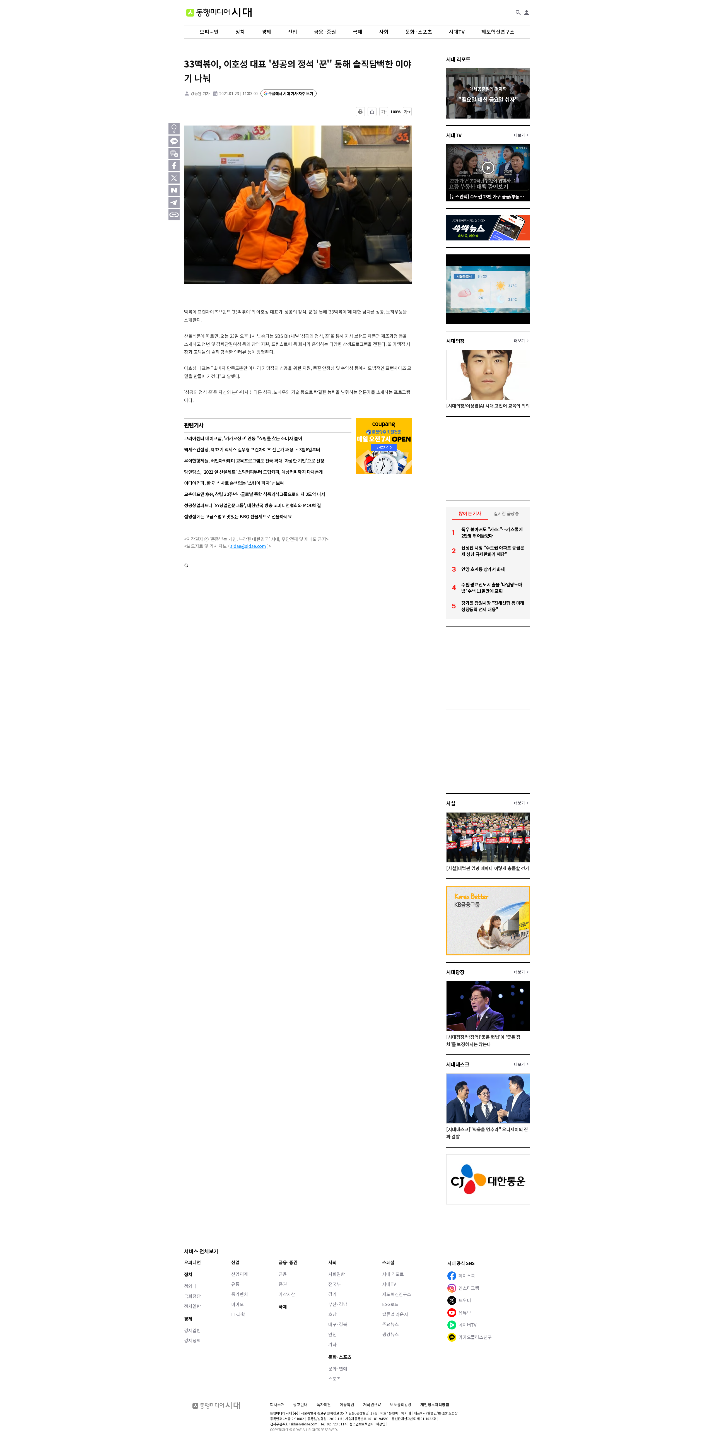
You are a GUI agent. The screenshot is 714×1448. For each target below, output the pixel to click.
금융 (283, 1274)
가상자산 (287, 1294)
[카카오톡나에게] (174, 153)
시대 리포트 (458, 59)
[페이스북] (174, 165)
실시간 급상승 (506, 513)
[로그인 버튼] (526, 12)
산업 (292, 32)
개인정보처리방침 (434, 1404)
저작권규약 (372, 1404)
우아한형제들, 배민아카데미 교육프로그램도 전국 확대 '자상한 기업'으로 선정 (254, 460)
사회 (384, 32)
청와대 (190, 1286)
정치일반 (192, 1306)
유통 (235, 1284)
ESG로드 (390, 1304)
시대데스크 (457, 1064)
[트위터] (174, 178)
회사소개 (277, 1404)
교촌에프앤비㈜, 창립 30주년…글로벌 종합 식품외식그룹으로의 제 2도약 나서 (254, 494)
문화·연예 (337, 1368)
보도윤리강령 (400, 1404)
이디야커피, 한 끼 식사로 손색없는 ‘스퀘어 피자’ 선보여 (234, 483)
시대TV (457, 32)
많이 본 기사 (470, 513)
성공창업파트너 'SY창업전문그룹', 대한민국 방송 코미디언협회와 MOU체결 (252, 505)
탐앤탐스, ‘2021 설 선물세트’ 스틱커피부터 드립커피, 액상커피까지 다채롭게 (253, 471)
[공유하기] (372, 111)
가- (384, 111)
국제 (357, 32)
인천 (332, 1334)
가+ (407, 111)
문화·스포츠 (418, 32)
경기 (332, 1294)
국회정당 (192, 1296)
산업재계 (239, 1274)
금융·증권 (325, 32)
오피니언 (209, 32)
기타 (332, 1344)
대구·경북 (337, 1324)
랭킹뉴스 (390, 1334)
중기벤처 (239, 1294)
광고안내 (300, 1404)
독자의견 (324, 1404)
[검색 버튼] (518, 12)
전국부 (334, 1284)
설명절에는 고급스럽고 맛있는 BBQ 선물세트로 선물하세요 (238, 516)
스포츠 (334, 1378)
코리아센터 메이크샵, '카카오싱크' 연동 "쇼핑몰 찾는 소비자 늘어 (243, 438)
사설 (450, 803)
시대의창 (455, 340)
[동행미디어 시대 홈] (219, 12)
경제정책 (192, 1340)
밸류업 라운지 (395, 1314)
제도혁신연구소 (498, 32)
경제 (266, 32)
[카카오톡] (174, 141)
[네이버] (174, 190)
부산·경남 (337, 1304)
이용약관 (347, 1404)
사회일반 (336, 1274)
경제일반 (192, 1330)
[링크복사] (174, 214)
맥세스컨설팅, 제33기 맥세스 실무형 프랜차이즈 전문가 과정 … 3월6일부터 (252, 449)
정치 (240, 32)
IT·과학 (238, 1314)
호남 (332, 1314)
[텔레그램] (174, 202)
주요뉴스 (390, 1324)
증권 (283, 1284)
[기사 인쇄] (360, 111)
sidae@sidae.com (248, 546)
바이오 (237, 1304)
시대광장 (455, 971)
